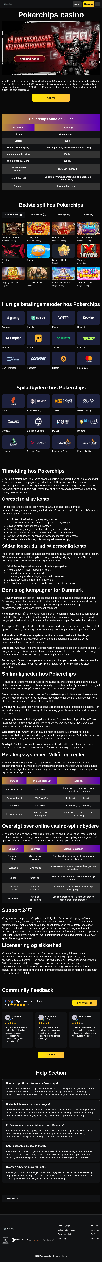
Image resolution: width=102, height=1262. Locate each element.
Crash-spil (61, 215)
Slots (86, 215)
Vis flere (51, 1055)
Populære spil (11, 215)
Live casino (36, 215)
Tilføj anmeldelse (84, 1003)
